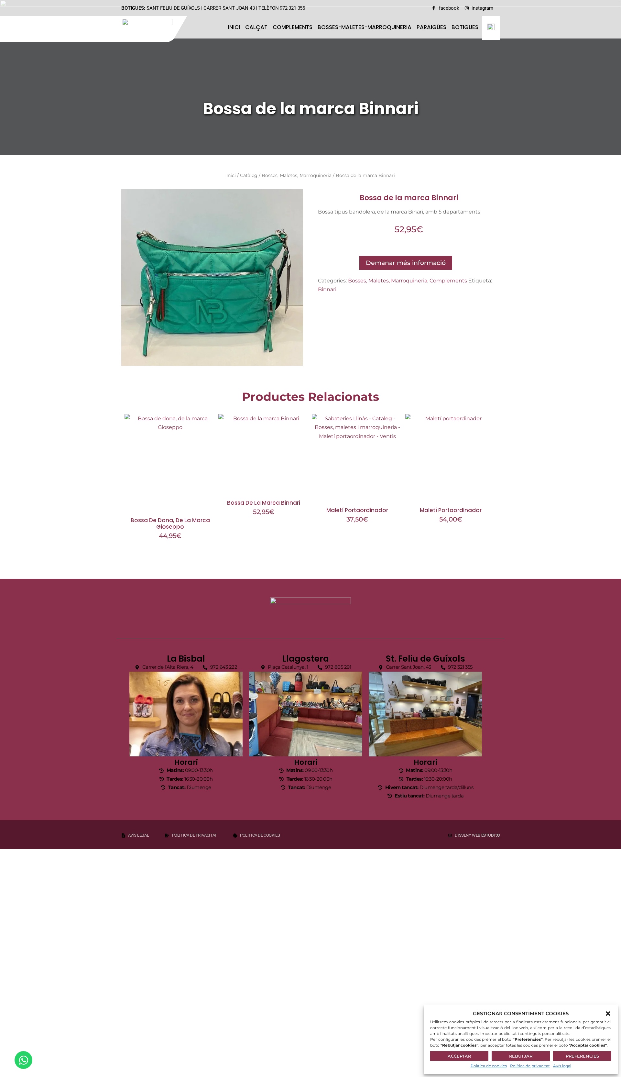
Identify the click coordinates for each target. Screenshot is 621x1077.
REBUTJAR (520, 1056)
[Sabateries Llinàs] (151, 28)
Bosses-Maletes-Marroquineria (364, 27)
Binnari (327, 289)
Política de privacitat (530, 1065)
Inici (234, 27)
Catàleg (248, 175)
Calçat (256, 27)
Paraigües (431, 27)
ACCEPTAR (459, 1056)
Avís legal (562, 1065)
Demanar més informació (406, 263)
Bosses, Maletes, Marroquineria (297, 175)
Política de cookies (489, 1065)
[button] (608, 1013)
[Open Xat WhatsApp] (23, 1060)
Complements (292, 27)
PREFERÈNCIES (582, 1056)
